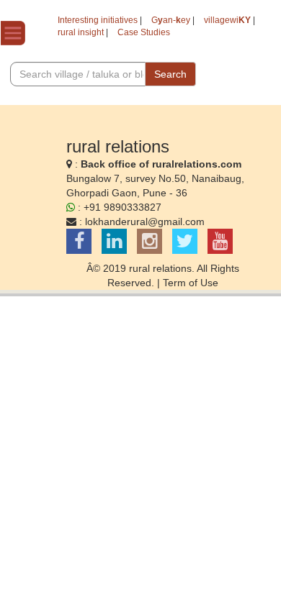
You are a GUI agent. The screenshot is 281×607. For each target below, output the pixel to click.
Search (170, 74)
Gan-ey (170, 20)
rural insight (81, 32)
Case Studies (143, 32)
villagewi (227, 20)
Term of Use (190, 282)
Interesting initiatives (98, 20)
